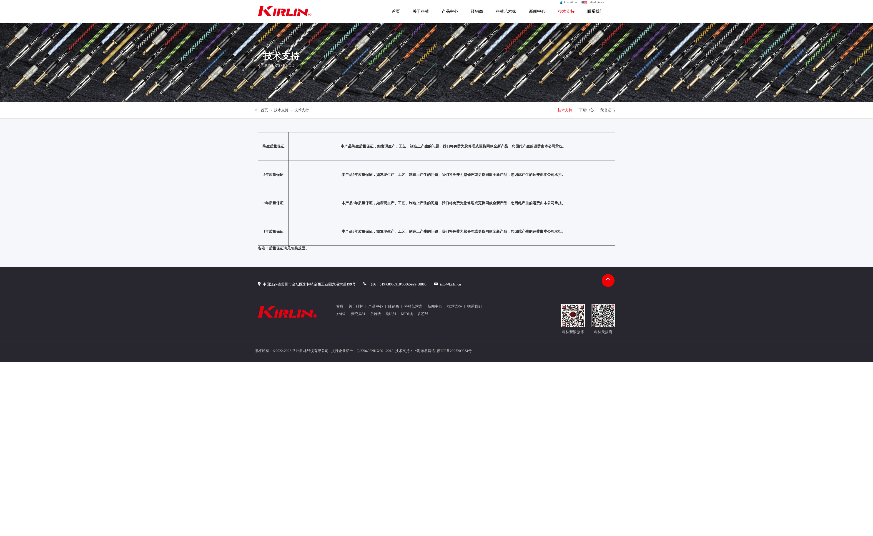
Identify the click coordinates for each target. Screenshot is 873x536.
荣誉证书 (607, 110)
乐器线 (375, 314)
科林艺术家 (506, 11)
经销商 (477, 11)
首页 (396, 11)
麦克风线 (358, 314)
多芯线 (422, 314)
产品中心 (450, 11)
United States (595, 2)
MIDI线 (407, 314)
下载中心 (586, 110)
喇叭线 (391, 314)
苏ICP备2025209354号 (455, 351)
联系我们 (595, 11)
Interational (570, 2)
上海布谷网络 (424, 351)
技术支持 (566, 11)
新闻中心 (537, 11)
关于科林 (421, 11)
